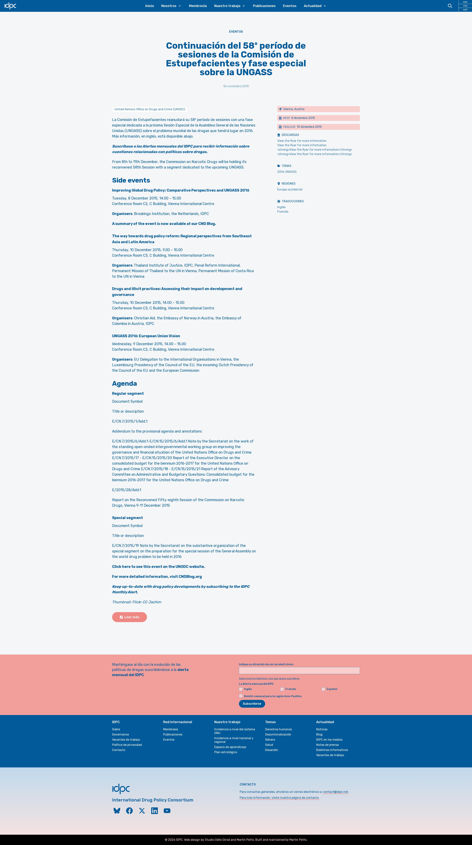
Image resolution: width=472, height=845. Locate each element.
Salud (269, 745)
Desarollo (271, 750)
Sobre (116, 729)
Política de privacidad (127, 745)
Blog (319, 734)
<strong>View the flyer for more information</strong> (314, 149)
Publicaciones (264, 6)
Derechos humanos (278, 729)
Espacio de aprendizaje (230, 747)
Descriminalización (278, 734)
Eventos (289, 6)
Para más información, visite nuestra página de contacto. (279, 797)
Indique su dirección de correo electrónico (266, 664)
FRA (465, 6)
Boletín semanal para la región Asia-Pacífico (273, 696)
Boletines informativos (332, 750)
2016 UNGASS (287, 171)
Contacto (118, 750)
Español (332, 689)
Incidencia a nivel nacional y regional (233, 740)
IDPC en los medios (329, 739)
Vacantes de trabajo (126, 739)
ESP (465, 9)
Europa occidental (289, 189)
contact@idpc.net (335, 792)
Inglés (281, 207)
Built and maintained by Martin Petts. (281, 839)
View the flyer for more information (302, 141)
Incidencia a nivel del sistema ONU (234, 731)
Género (270, 739)
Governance (120, 734)
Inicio (149, 6)
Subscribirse (252, 703)
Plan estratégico (225, 752)
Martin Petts (245, 839)
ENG (465, 2)
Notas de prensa (327, 745)
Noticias (321, 729)
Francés (282, 211)
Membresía (198, 6)
